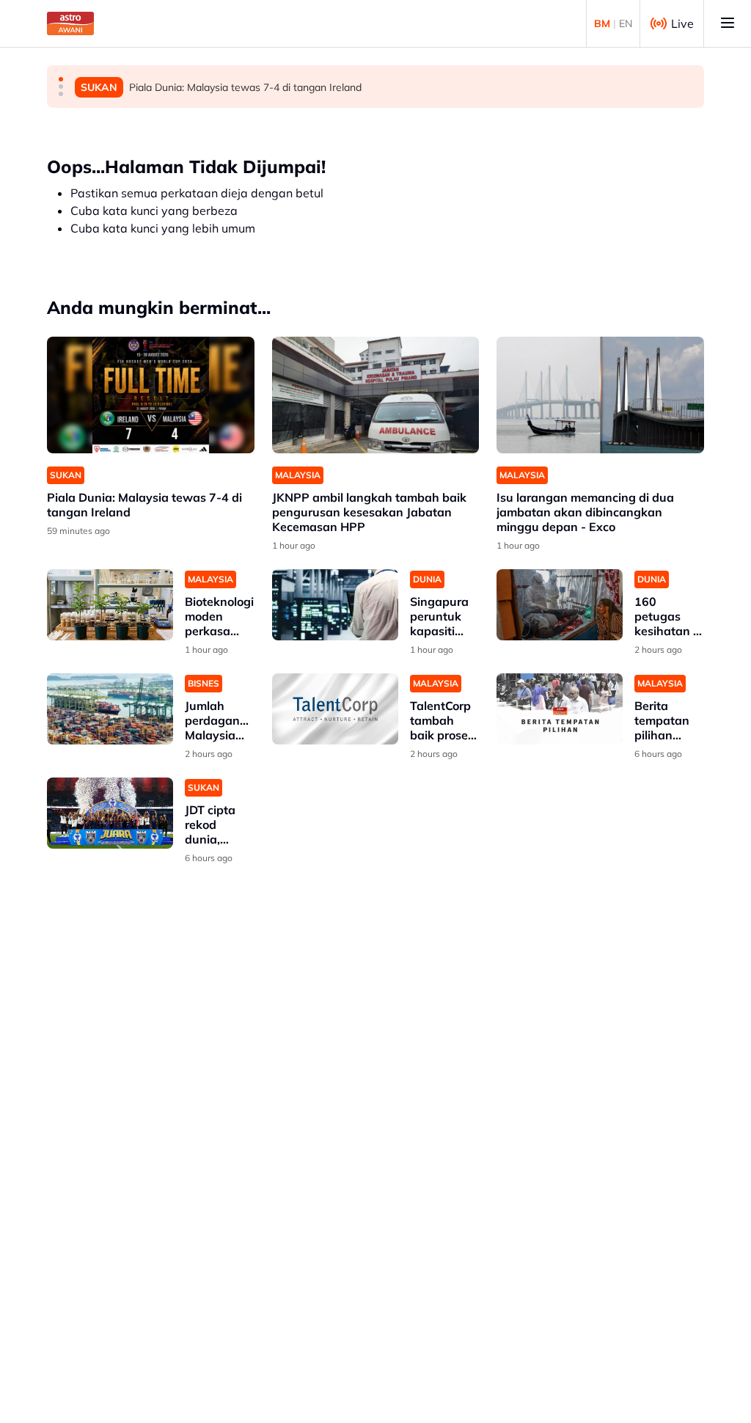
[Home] (70, 23)
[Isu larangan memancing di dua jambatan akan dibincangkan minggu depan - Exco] (600, 395)
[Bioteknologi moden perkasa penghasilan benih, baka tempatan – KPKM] (110, 604)
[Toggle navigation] (727, 23)
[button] (61, 79)
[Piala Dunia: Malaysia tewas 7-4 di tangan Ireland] (150, 395)
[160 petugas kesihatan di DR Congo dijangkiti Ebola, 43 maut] (560, 604)
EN (625, 23)
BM (602, 23)
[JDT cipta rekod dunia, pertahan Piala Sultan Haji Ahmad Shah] (110, 813)
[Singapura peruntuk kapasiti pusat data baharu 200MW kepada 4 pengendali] (335, 604)
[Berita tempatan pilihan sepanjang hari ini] (560, 709)
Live (682, 23)
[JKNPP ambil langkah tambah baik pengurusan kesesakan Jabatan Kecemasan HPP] (376, 395)
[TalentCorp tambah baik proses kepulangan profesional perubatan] (335, 709)
